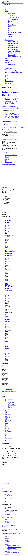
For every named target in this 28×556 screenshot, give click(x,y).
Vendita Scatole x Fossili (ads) (13, 72)
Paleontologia (11, 13)
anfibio (7, 157)
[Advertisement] (14, 175)
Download (7, 62)
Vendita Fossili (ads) (11, 71)
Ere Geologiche (11, 55)
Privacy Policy (8, 60)
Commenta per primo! (11, 101)
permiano (7, 159)
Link (6, 59)
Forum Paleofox (9, 40)
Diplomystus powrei (9, 221)
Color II (8, 525)
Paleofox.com (6, 1)
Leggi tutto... (5, 152)
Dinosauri (10, 21)
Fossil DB (15, 98)
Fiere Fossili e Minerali (13, 49)
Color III (12, 525)
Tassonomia (8, 68)
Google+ (4, 488)
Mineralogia (11, 23)
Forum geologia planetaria (14, 57)
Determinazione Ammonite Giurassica (10, 253)
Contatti (7, 522)
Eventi (9, 27)
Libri (9, 28)
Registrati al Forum (13, 545)
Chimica (10, 36)
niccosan (13, 99)
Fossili (13, 15)
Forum (7, 544)
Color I (4, 525)
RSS (18, 533)
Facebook (5, 533)
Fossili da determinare (14, 547)
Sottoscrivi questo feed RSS (10, 164)
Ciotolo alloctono (8, 320)
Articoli (7, 12)
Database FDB (11, 64)
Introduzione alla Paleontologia (15, 18)
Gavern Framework (7, 517)
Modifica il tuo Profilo (14, 552)
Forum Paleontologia (11, 70)
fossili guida (8, 162)
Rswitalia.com (11, 529)
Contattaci (8, 514)
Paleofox (7, 521)
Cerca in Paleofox (10, 513)
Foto (9, 30)
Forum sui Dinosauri (13, 42)
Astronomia (11, 38)
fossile (7, 160)
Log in (7, 551)
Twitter (10, 533)
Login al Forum (12, 549)
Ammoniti (10, 45)
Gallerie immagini (13, 548)
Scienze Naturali (12, 25)
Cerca (7, 554)
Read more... (7, 247)
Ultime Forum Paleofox (7, 227)
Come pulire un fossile (13, 43)
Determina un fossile (13, 47)
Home (6, 10)
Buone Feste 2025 (7, 348)
